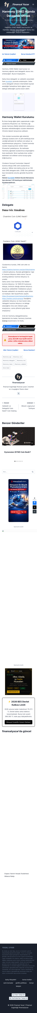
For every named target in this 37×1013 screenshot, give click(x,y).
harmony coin (17, 357)
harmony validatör (20, 364)
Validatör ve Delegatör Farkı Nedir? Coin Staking (9, 407)
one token (6, 368)
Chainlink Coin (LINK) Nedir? (15, 216)
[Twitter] (34, 507)
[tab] (14, 461)
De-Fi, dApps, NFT (21, 20)
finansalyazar (18, 382)
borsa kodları (27, 980)
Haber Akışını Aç (13, 691)
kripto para (30, 20)
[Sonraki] (32, 443)
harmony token (7, 364)
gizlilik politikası (21, 983)
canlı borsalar (8, 983)
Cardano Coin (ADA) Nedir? (14, 241)
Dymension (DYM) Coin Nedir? (17, 452)
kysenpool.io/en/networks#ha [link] (17, 296)
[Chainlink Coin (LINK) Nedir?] (18, 227)
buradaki (9, 81)
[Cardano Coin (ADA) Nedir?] (18, 252)
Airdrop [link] (4, 321)
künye (31, 983)
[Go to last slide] (5, 443)
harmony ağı (7, 357)
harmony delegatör (9, 360)
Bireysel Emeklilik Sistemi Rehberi (18, 722)
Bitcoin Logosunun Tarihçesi (28, 405)
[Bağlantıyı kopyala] (34, 511)
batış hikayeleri (10, 980)
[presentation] (18, 438)
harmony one (21, 360)
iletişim (18, 986)
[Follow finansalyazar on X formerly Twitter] (18, 393)
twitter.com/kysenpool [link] (12, 298)
